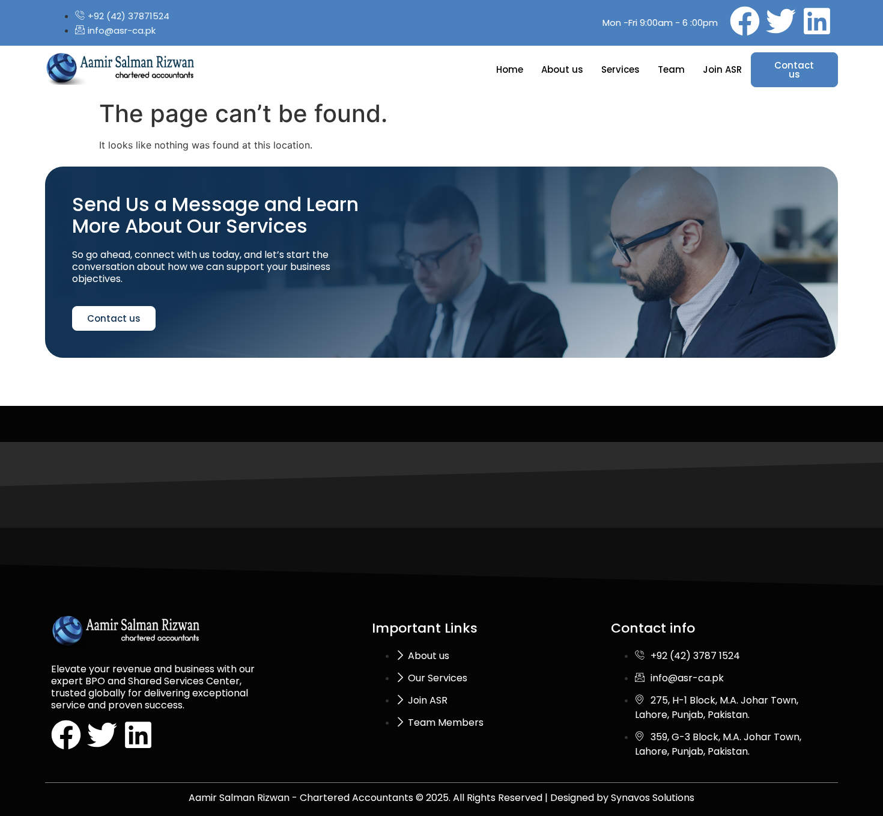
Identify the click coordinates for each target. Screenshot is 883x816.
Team (671, 69)
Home (509, 69)
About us (562, 69)
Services (620, 69)
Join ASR (722, 69)
